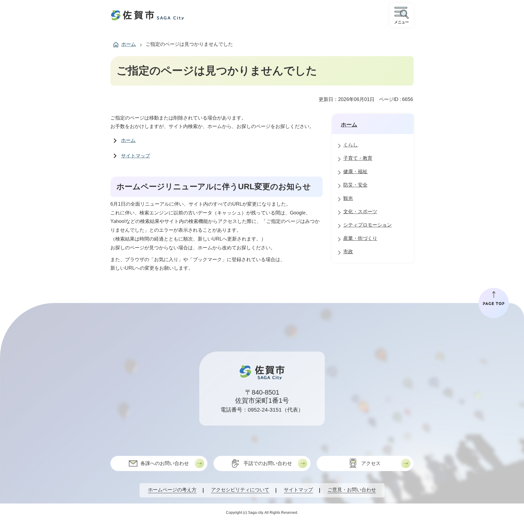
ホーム (128, 44)
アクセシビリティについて (240, 489)
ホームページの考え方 (172, 489)
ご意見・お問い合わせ (352, 489)
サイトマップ (135, 155)
